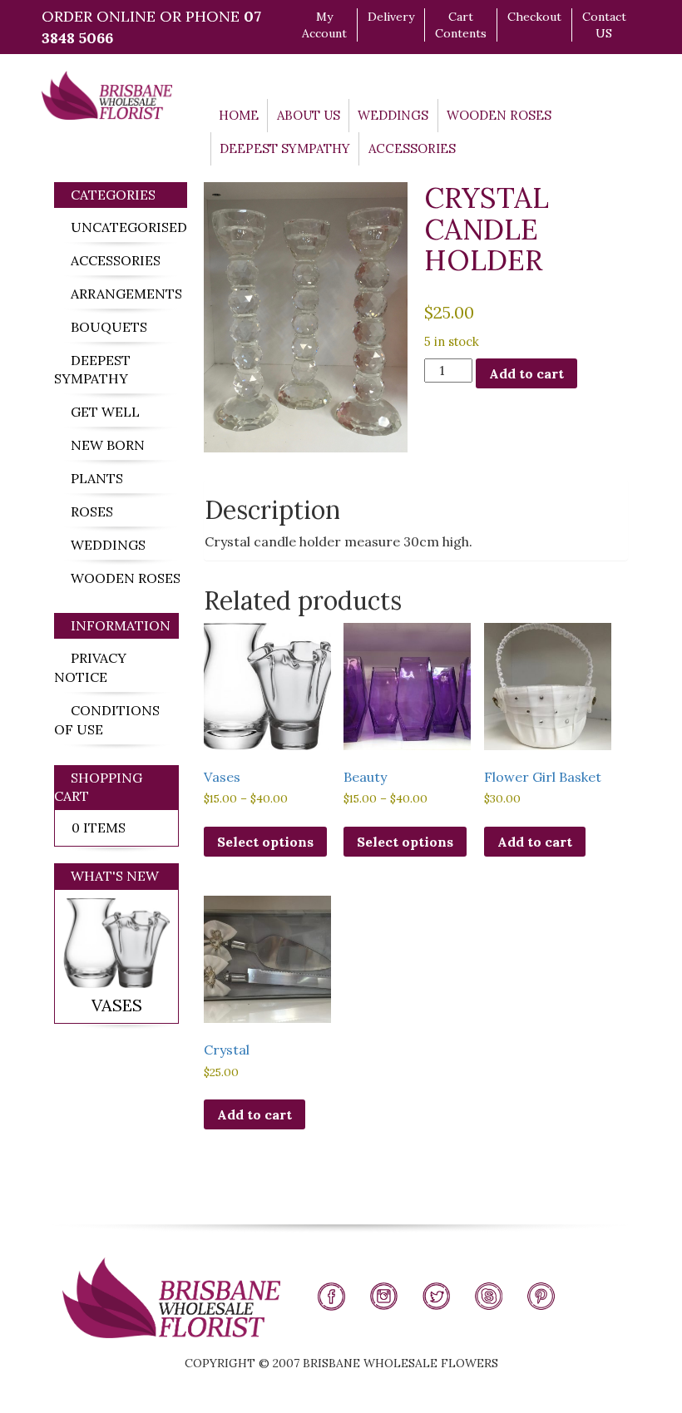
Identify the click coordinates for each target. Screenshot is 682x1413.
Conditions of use (107, 720)
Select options (265, 841)
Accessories (412, 148)
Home (239, 115)
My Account (324, 25)
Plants (97, 478)
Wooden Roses (499, 115)
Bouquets (109, 327)
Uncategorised (129, 227)
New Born (108, 445)
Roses (92, 511)
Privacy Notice (90, 667)
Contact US (604, 25)
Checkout (534, 16)
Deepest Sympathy (285, 148)
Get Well (105, 411)
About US (308, 115)
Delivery (391, 16)
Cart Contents (461, 25)
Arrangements (126, 293)
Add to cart (526, 373)
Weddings (393, 115)
